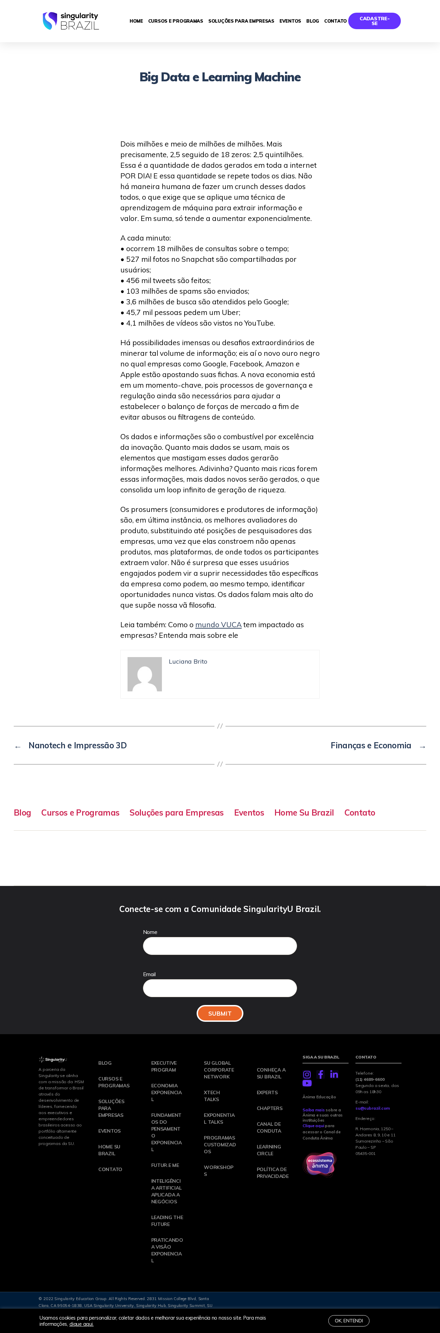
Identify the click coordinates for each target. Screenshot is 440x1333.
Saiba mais (313, 1109)
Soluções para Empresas (241, 21)
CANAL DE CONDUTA (269, 1127)
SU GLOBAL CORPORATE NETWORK (219, 1070)
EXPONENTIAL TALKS (219, 1118)
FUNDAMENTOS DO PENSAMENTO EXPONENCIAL (166, 1132)
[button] (374, 21)
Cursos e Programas (175, 21)
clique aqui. (81, 1324)
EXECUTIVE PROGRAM (164, 1066)
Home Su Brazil (304, 812)
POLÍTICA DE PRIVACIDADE (273, 1172)
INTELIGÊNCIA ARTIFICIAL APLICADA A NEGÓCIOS (166, 1191)
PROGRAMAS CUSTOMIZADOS (220, 1145)
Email (149, 974)
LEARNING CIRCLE (269, 1150)
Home (136, 21)
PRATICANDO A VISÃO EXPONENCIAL (167, 1250)
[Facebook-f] (320, 1074)
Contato (335, 21)
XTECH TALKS (212, 1095)
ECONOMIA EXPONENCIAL (166, 1092)
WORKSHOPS (218, 1170)
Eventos (290, 21)
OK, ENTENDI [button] (349, 1321)
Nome (150, 931)
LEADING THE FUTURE (167, 1220)
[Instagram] (306, 1074)
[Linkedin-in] (334, 1074)
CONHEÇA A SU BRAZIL (271, 1073)
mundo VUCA (218, 624)
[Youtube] (306, 1083)
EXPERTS (267, 1092)
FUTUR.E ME (165, 1165)
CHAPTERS (270, 1108)
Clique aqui (313, 1125)
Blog (312, 21)
